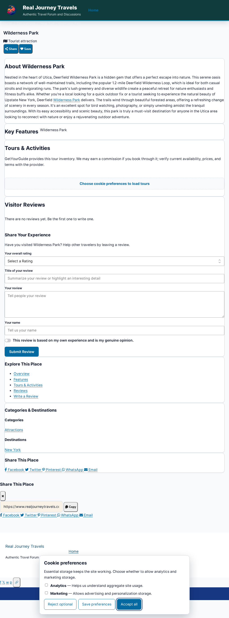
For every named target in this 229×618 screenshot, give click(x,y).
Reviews (21, 391)
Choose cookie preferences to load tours (115, 184)
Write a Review (26, 396)
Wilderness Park (66, 100)
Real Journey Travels (50, 7)
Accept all (129, 604)
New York (47, 23)
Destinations (26, 23)
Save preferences (96, 604)
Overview (22, 374)
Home (93, 10)
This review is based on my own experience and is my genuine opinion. (73, 340)
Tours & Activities (28, 385)
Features (21, 379)
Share (12, 49)
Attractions (14, 430)
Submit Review (21, 352)
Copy (72, 507)
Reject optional (60, 604)
